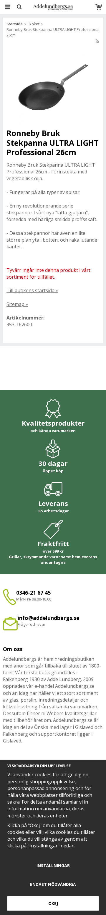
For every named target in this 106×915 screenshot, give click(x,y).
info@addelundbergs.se (49, 617)
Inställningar (53, 865)
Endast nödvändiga (53, 884)
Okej (53, 903)
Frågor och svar (31, 624)
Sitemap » (17, 304)
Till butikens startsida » (32, 290)
